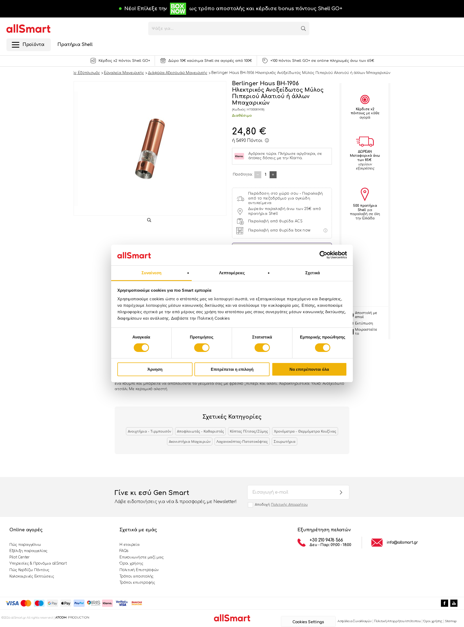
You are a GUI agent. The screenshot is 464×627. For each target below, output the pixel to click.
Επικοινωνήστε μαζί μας (141, 557)
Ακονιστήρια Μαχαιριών (190, 442)
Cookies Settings (308, 622)
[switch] (201, 347)
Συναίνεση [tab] (151, 272)
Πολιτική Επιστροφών (139, 570)
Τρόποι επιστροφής (137, 583)
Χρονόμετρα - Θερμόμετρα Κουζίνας (305, 431)
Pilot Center (19, 557)
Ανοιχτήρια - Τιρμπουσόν (149, 431)
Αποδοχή (281, 505)
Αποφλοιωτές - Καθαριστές (200, 431)
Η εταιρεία (129, 545)
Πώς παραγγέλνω (25, 545)
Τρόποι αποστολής (136, 576)
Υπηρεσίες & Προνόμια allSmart (38, 563)
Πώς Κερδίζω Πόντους (29, 570)
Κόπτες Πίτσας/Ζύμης (249, 431)
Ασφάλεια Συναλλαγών (355, 621)
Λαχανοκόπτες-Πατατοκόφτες (242, 442)
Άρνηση (154, 369)
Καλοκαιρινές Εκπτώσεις (31, 576)
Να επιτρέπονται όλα (309, 369)
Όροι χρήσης (131, 563)
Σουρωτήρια (284, 442)
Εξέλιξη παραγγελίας (28, 551)
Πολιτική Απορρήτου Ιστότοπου (397, 621)
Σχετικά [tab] (312, 272)
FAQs (123, 551)
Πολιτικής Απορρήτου (289, 505)
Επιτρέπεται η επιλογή (232, 369)
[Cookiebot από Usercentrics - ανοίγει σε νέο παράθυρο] (323, 255)
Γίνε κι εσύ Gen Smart (176, 496)
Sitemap (451, 621)
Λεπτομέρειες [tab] (232, 272)
